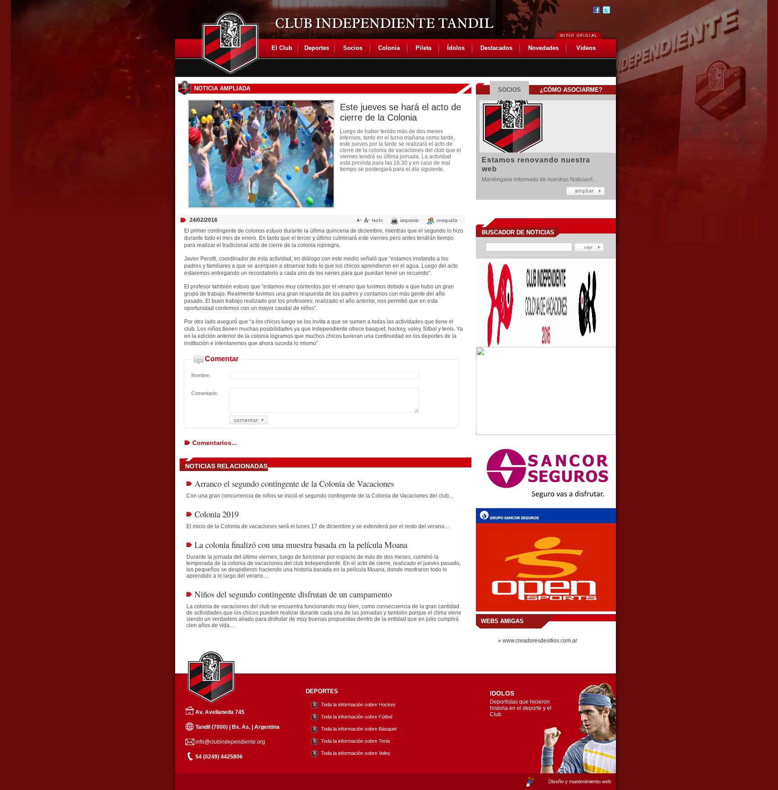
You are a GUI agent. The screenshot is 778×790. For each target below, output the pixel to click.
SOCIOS (509, 89)
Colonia (389, 48)
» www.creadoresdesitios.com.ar (537, 640)
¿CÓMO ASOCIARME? (571, 89)
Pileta (423, 48)
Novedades (543, 48)
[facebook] (597, 10)
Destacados (496, 48)
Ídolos (456, 48)
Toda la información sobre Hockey (358, 704)
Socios (352, 48)
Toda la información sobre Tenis (355, 741)
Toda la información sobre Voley (355, 753)
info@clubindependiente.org (230, 742)
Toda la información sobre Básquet (359, 729)
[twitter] (606, 10)
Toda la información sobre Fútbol (356, 716)
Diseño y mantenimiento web (579, 781)
